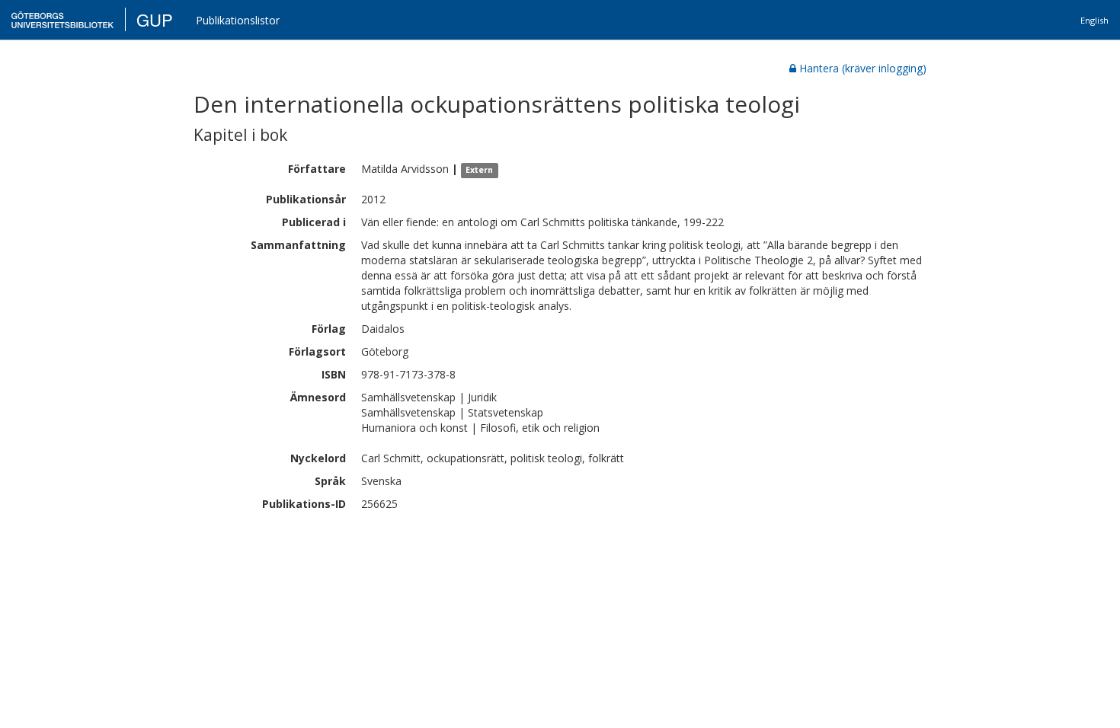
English (1094, 20)
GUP (154, 19)
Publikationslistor (238, 20)
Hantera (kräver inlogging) (862, 68)
